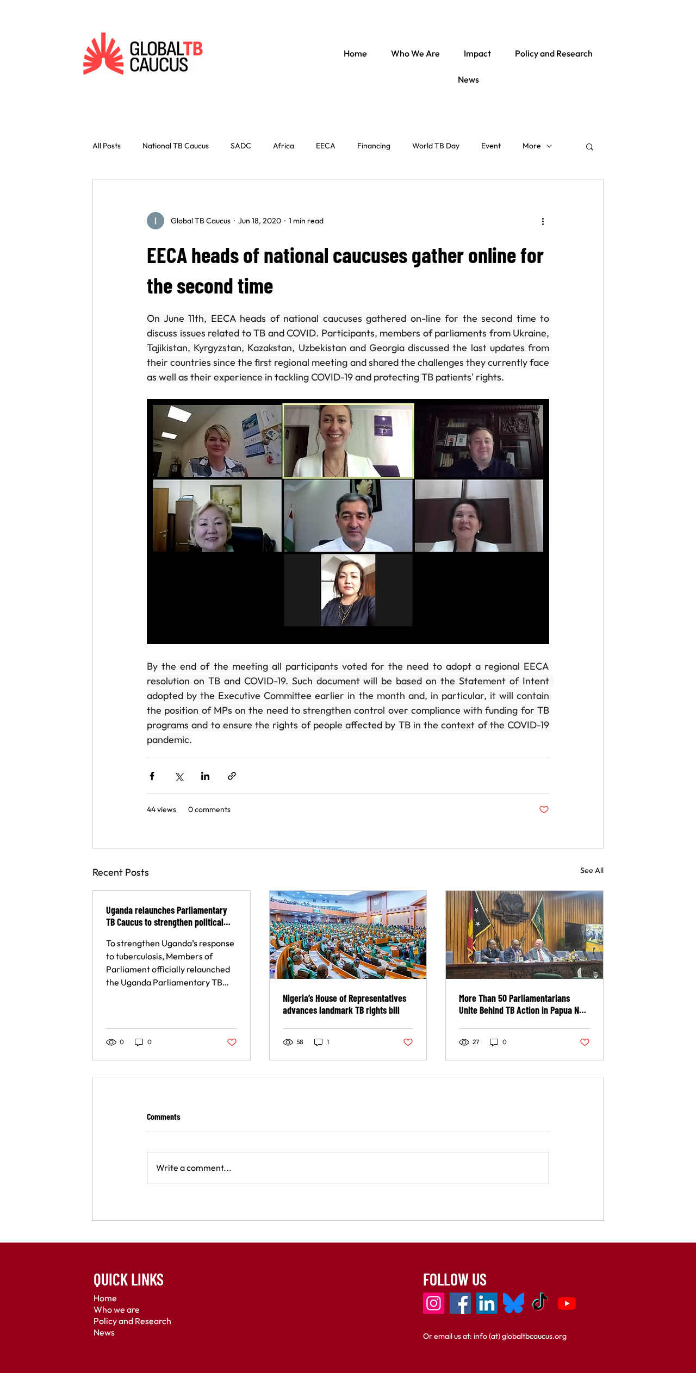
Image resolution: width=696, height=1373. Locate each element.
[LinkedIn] (487, 1303)
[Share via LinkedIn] (205, 776)
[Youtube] (566, 1303)
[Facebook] (460, 1303)
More (532, 146)
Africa (283, 146)
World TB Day (435, 146)
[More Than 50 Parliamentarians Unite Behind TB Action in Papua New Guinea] (524, 935)
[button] (590, 146)
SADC (241, 146)
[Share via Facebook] (152, 776)
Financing (373, 146)
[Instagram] (433, 1303)
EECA (325, 146)
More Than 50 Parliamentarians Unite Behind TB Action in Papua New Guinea (524, 1004)
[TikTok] (540, 1303)
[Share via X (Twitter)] (178, 776)
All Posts (106, 146)
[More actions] (542, 220)
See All (592, 870)
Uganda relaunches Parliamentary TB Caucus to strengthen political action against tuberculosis (166, 916)
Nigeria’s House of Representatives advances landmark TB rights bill (344, 1004)
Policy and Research (132, 1320)
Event (491, 146)
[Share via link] (232, 776)
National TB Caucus (175, 146)
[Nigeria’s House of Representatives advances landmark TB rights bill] (348, 935)
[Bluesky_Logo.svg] (513, 1303)
